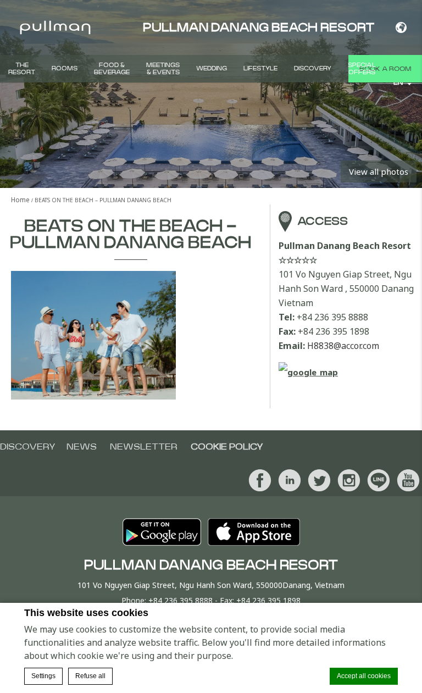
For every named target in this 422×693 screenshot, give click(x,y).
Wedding (211, 68)
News (81, 446)
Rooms (64, 68)
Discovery (312, 68)
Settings (43, 676)
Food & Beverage (112, 68)
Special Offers (362, 68)
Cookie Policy (227, 446)
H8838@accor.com (343, 346)
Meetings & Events (163, 68)
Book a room (385, 68)
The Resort (21, 68)
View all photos (378, 171)
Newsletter (143, 446)
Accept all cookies (364, 676)
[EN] (401, 27)
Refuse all (90, 676)
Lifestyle (260, 68)
